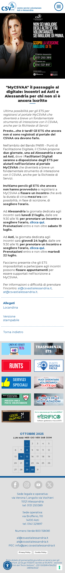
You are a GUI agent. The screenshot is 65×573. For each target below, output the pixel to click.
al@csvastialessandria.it (35, 288)
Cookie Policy (40, 552)
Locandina (10, 307)
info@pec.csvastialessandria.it (35, 545)
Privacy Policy (24, 552)
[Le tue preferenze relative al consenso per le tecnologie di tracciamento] (59, 567)
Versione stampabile (11, 318)
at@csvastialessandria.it (20, 292)
